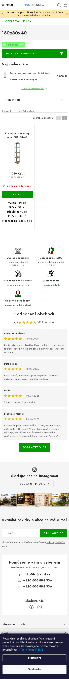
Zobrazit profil (32, 484)
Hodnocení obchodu (34, 314)
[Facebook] (31, 607)
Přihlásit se (53, 533)
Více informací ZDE (31, 650)
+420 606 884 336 (37, 580)
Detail (17, 194)
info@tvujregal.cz (37, 574)
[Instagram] (40, 607)
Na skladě (15, 44)
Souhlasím (34, 669)
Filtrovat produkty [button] (20, 53)
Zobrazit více (34, 447)
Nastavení (34, 658)
